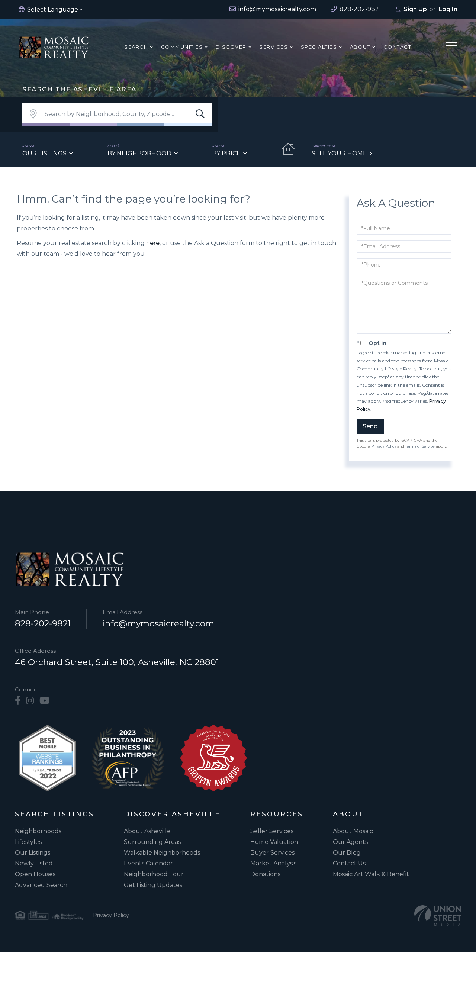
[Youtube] (44, 701)
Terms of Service (420, 446)
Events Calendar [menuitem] (148, 863)
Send (370, 426)
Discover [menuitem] (231, 47)
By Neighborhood (139, 153)
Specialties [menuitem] (319, 47)
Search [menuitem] (136, 47)
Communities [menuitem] (182, 47)
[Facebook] (17, 701)
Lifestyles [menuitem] (28, 841)
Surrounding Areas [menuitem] (152, 841)
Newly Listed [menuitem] (34, 863)
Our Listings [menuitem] (32, 852)
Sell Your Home (339, 153)
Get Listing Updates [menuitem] (153, 885)
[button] (200, 114)
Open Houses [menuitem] (35, 874)
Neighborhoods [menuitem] (38, 831)
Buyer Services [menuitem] (272, 852)
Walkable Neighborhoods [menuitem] (162, 852)
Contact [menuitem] (397, 47)
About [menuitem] (360, 47)
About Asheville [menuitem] (147, 831)
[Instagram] (30, 701)
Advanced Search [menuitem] (41, 885)
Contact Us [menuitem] (349, 863)
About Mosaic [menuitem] (353, 831)
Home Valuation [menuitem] (274, 841)
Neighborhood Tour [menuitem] (154, 874)
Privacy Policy (383, 446)
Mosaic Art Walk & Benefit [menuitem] (371, 874)
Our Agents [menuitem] (350, 841)
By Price (226, 153)
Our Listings (44, 153)
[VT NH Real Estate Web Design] (437, 915)
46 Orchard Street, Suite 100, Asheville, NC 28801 (117, 662)
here (153, 242)
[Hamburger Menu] (451, 47)
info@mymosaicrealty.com (158, 623)
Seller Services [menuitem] (271, 831)
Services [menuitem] (273, 47)
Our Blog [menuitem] (347, 852)
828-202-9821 (43, 623)
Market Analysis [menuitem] (273, 863)
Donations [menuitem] (265, 874)
